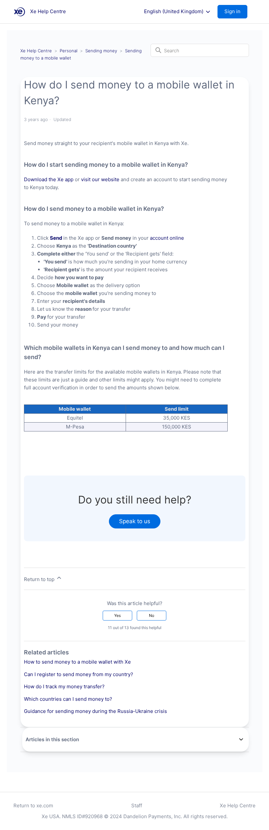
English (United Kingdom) (174, 11)
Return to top (40, 579)
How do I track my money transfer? (64, 686)
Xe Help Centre (36, 50)
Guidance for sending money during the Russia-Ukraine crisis (95, 711)
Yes (117, 615)
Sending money (101, 50)
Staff (136, 805)
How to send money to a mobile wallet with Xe (77, 662)
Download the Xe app (48, 179)
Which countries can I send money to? (68, 699)
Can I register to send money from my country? (78, 674)
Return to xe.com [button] (33, 805)
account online (167, 238)
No (151, 615)
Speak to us (134, 521)
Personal (68, 50)
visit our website (100, 179)
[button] (236, 11)
